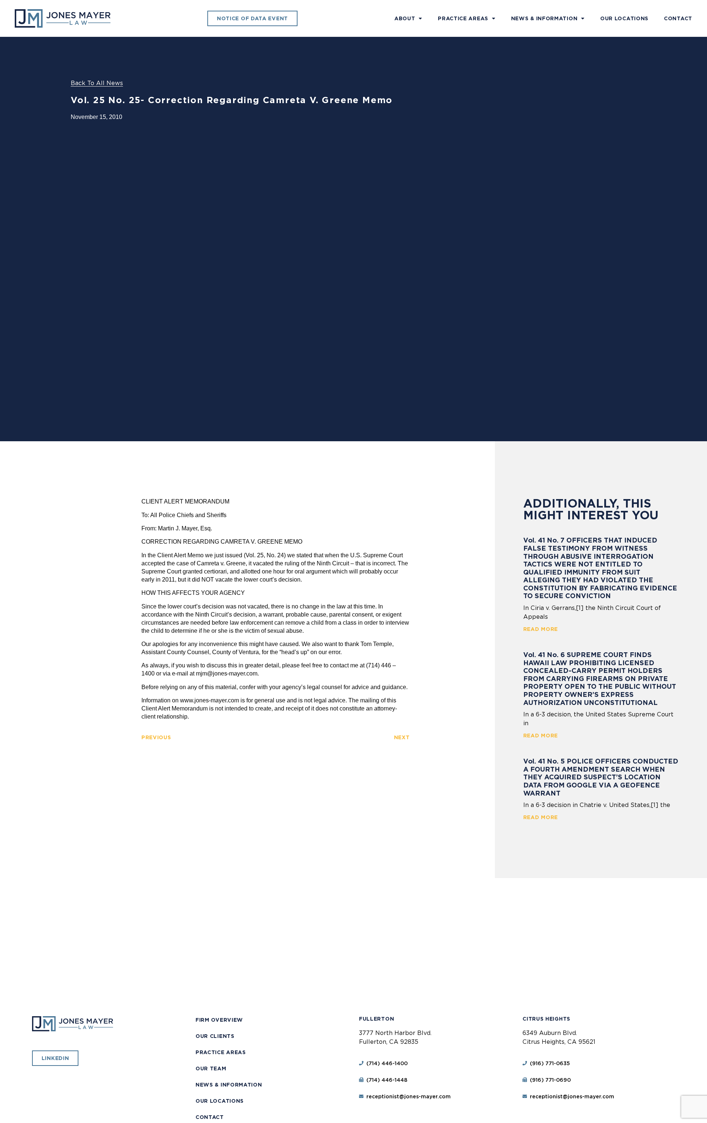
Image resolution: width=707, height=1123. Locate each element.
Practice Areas (463, 18)
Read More (540, 629)
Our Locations (624, 18)
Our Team (211, 1068)
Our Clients (215, 1036)
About (404, 18)
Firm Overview (219, 1020)
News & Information (544, 18)
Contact (678, 18)
